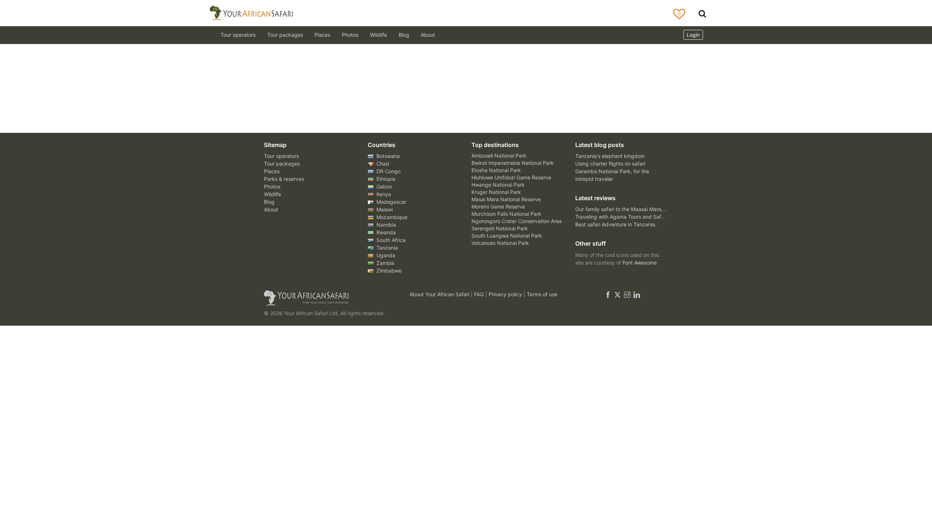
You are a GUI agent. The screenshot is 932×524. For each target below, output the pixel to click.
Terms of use (542, 294)
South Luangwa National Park (506, 236)
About (428, 35)
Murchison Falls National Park (506, 214)
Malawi (384, 209)
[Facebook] (608, 294)
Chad (382, 163)
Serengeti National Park (499, 228)
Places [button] (322, 35)
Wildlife (378, 35)
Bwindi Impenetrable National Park (512, 163)
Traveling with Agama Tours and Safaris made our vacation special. (655, 217)
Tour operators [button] (238, 35)
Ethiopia (385, 179)
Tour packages (282, 163)
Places (272, 171)
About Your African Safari (440, 294)
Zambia (384, 263)
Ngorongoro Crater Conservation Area (516, 221)
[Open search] (702, 13)
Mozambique (391, 217)
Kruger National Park (496, 192)
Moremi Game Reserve (498, 206)
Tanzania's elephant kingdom (610, 156)
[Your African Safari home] (327, 298)
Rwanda (385, 232)
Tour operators (281, 156)
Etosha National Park (496, 170)
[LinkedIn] (636, 294)
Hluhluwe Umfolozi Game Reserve (511, 177)
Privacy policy (506, 294)
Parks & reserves (284, 179)
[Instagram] (627, 294)
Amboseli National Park (498, 155)
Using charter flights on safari (610, 163)
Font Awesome (640, 262)
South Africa (390, 240)
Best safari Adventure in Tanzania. (615, 224)
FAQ (479, 294)
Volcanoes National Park (500, 243)
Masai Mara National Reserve (506, 199)
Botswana (387, 156)
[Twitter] (617, 294)
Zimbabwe (388, 270)
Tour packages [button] (285, 35)
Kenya (383, 194)
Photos (350, 35)
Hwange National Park (498, 185)
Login (693, 35)
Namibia (385, 225)
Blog (404, 35)
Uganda (385, 255)
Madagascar (390, 202)
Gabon (383, 186)
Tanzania (386, 248)
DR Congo (387, 171)
